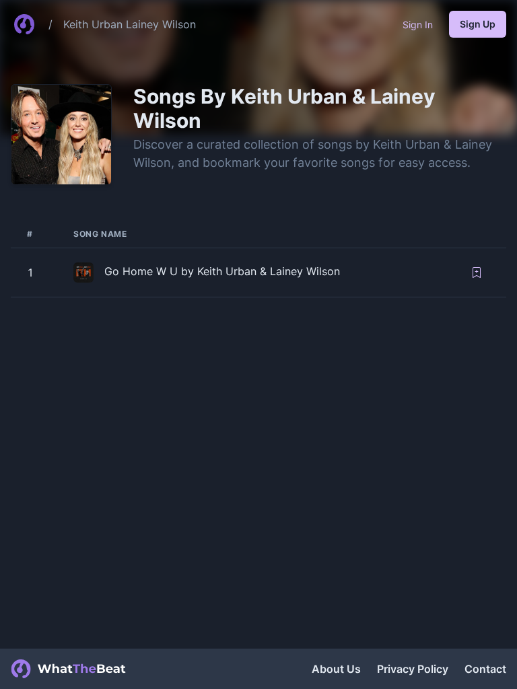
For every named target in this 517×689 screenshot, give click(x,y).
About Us (336, 669)
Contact (485, 669)
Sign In (418, 24)
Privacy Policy (412, 669)
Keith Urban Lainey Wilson (129, 24)
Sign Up (477, 24)
